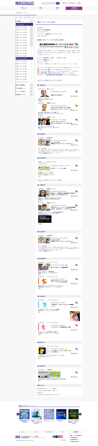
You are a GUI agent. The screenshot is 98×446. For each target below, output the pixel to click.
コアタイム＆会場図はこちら (44, 153)
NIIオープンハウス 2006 (22, 79)
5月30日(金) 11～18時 (48, 57)
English (79, 3)
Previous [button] (18, 414)
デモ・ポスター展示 (45, 69)
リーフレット (41, 32)
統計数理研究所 (73, 439)
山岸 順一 (40, 213)
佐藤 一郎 (40, 127)
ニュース (22, 432)
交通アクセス (65, 3)
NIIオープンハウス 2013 (22, 61)
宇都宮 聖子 (40, 287)
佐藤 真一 (40, 272)
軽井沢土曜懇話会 (20, 85)
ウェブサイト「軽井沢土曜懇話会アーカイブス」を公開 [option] (73, 422)
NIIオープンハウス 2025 (22, 29)
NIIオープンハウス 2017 (22, 50)
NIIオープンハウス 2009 (22, 71)
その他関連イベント (21, 88)
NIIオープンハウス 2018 (22, 48)
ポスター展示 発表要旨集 (44, 30)
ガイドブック (41, 36)
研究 (40, 8)
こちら (41, 54)
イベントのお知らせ (21, 91)
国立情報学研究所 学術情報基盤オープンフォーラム (59, 75)
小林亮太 (40, 333)
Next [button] (80, 414)
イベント (20, 17)
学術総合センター (47, 60)
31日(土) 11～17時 (61, 57)
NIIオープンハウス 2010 (22, 69)
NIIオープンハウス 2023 (22, 35)
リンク (62, 432)
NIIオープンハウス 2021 (22, 40)
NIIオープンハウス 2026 (22, 27)
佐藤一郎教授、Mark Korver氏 (48, 73)
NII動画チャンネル (20, 94)
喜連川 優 (40, 99)
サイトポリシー (49, 432)
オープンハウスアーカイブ (22, 82)
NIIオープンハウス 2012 (22, 63)
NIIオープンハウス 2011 (22, 66)
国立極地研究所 (73, 437)
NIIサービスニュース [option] (49, 420)
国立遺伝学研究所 (74, 441)
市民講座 (18, 21)
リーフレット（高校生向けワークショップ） (49, 34)
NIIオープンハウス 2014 (22, 58)
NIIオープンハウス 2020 (22, 42)
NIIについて (24, 8)
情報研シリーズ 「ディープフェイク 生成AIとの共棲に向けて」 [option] (36, 422)
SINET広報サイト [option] (61, 420)
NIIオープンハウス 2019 (22, 45)
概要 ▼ (39, 176)
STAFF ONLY (63, 440)
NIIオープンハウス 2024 (22, 32)
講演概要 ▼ (40, 101)
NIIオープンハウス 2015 (22, 55)
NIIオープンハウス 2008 (22, 74)
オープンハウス (27, 17)
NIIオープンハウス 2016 (22, 53)
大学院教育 (74, 8)
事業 (57, 8)
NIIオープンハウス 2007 (22, 76)
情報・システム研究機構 (75, 435)
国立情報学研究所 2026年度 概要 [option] (24, 421)
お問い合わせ (72, 3)
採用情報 (76, 432)
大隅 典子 (40, 199)
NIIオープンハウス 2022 (22, 37)
